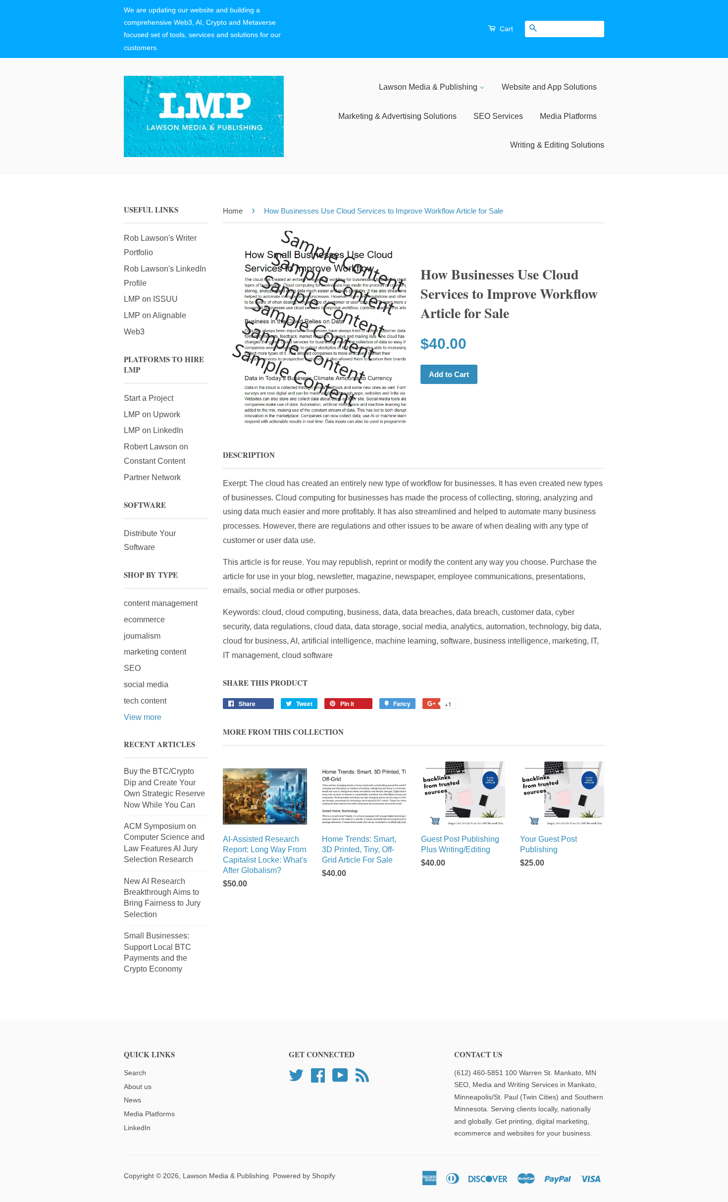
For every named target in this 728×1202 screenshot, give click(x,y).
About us (138, 1087)
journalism (142, 636)
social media (146, 684)
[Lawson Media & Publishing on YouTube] (340, 1074)
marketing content (155, 652)
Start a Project (148, 398)
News (132, 1100)
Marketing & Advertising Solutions (397, 116)
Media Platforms (568, 116)
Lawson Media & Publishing (429, 87)
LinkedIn (137, 1128)
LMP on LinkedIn (153, 430)
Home (233, 211)
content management (161, 603)
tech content (145, 701)
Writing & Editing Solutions (557, 145)
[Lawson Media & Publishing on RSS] (362, 1074)
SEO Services (498, 116)
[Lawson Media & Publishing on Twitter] (296, 1074)
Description (249, 455)
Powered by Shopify (304, 1176)
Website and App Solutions (549, 87)
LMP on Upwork (152, 414)
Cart (505, 29)
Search (135, 1073)
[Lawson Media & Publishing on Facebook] (318, 1074)
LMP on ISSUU (151, 299)
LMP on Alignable (155, 315)
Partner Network (152, 477)
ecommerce (144, 619)
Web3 (134, 332)
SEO (132, 668)
